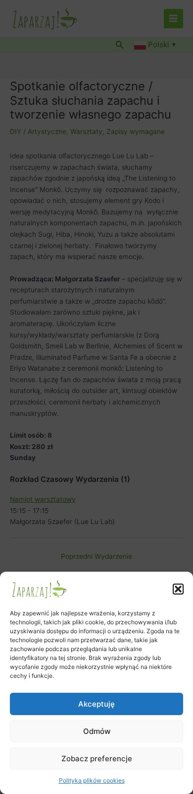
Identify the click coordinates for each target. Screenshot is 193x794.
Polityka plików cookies (92, 780)
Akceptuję (96, 704)
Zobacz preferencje (96, 758)
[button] (178, 589)
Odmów (96, 731)
